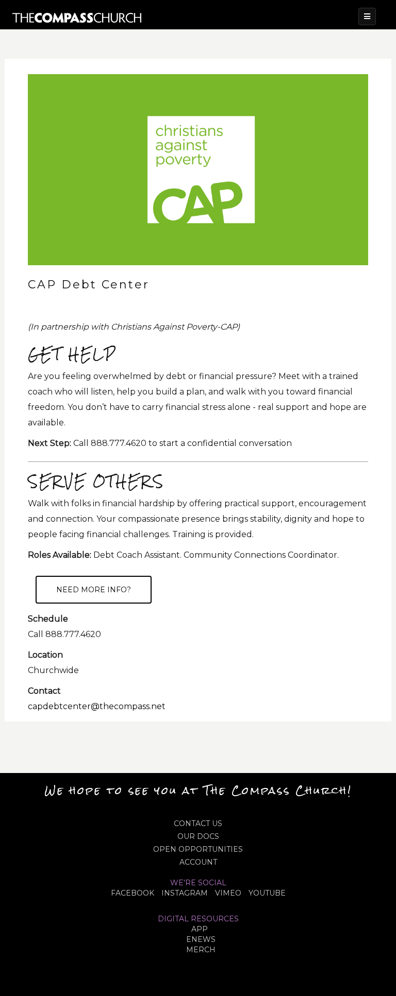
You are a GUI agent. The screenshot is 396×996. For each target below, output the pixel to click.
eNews (201, 939)
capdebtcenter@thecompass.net (97, 706)
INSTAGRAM (184, 893)
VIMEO (228, 893)
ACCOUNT (198, 862)
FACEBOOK (132, 893)
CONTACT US (198, 823)
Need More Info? (93, 589)
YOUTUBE (267, 893)
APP (199, 929)
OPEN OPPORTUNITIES (198, 849)
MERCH (201, 949)
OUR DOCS (198, 836)
